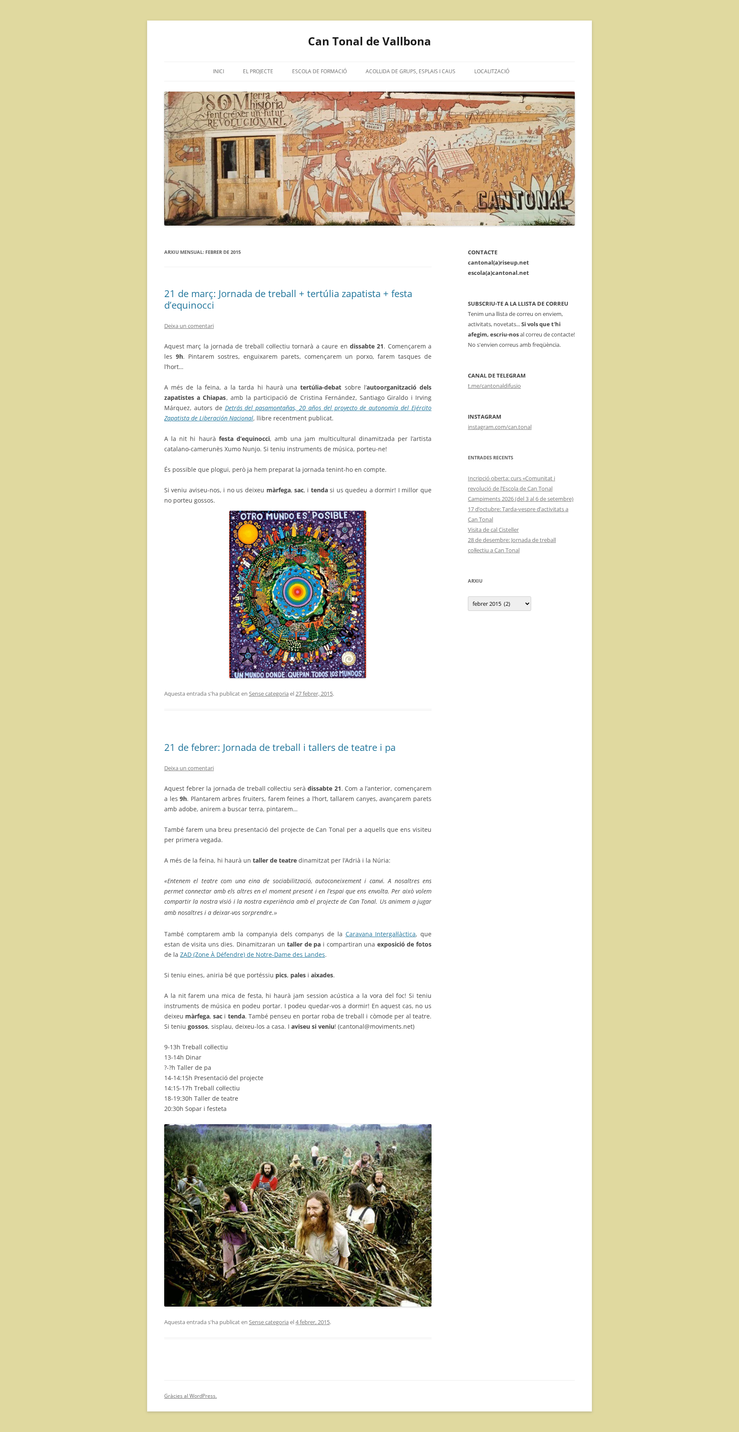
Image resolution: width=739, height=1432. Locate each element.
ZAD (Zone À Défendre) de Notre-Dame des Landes (252, 954)
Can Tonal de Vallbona (369, 41)
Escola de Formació (319, 71)
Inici (218, 71)
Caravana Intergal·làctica (381, 934)
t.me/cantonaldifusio (494, 386)
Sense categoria (269, 693)
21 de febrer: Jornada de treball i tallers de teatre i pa (280, 747)
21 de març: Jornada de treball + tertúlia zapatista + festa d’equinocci (288, 299)
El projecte (258, 71)
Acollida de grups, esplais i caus (410, 71)
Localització (491, 71)
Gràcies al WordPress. (190, 1395)
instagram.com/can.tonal (500, 427)
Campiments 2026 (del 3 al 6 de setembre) (520, 499)
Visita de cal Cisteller (493, 529)
